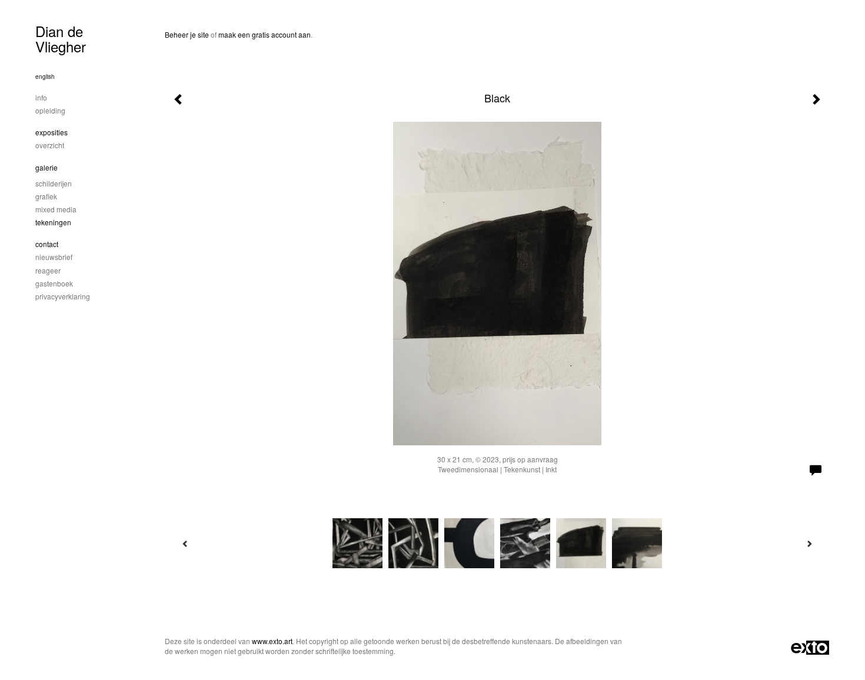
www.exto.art (272, 641)
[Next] (809, 543)
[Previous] (185, 543)
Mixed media (55, 209)
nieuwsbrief (53, 257)
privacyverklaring (62, 296)
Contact (46, 244)
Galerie (46, 167)
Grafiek (46, 196)
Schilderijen (53, 183)
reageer (48, 270)
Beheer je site (187, 34)
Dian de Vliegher (60, 38)
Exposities (51, 132)
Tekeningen (53, 222)
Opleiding (50, 110)
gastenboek (54, 283)
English (45, 76)
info (41, 97)
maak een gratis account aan (264, 34)
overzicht (49, 145)
